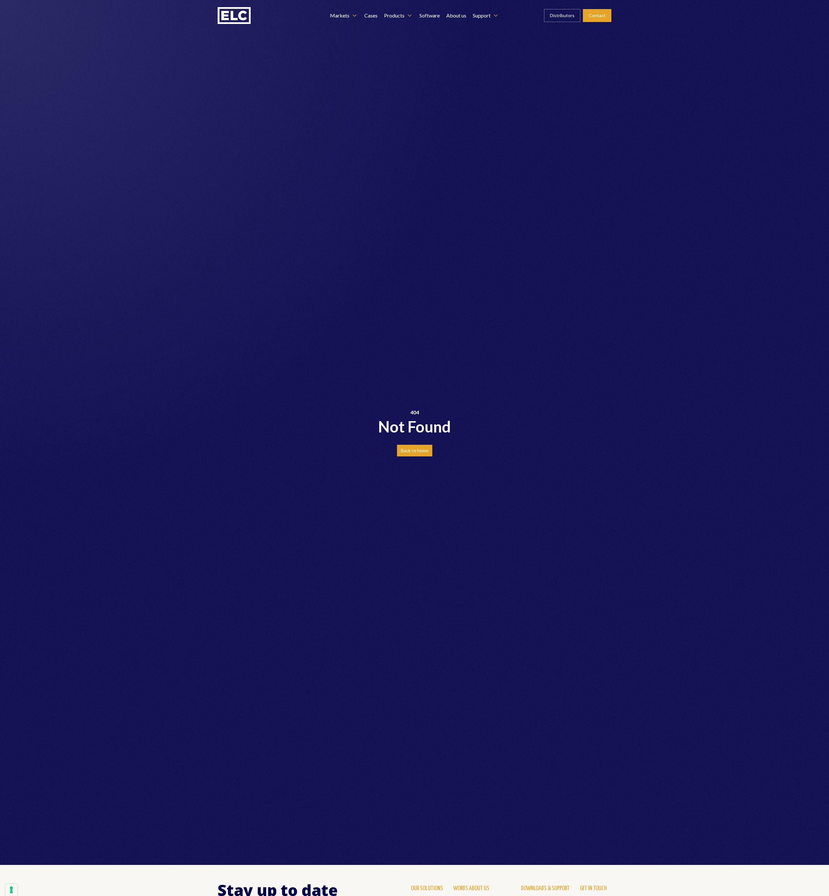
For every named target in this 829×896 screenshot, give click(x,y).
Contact (597, 15)
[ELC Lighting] (234, 15)
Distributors (562, 15)
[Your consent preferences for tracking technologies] (11, 890)
